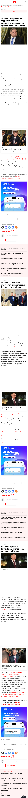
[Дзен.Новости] (2, 227)
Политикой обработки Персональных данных (10, 6)
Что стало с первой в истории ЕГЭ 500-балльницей (11, 789)
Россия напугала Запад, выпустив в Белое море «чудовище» (12, 528)
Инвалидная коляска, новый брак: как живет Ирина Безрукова (13, 269)
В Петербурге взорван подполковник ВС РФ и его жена (13, 248)
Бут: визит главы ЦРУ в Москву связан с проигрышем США (12, 274)
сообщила (4, 609)
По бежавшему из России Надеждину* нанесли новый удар (14, 784)
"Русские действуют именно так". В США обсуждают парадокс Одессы (12, 264)
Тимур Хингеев (6, 478)
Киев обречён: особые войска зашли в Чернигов (11, 259)
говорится (15, 346)
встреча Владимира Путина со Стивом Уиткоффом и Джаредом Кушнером (11, 415)
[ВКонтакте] (12, 227)
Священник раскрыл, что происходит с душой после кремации (13, 794)
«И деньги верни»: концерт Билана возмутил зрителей (13, 253)
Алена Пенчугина (6, 214)
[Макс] (6, 227)
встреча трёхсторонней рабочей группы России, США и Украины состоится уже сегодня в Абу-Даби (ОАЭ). (13, 157)
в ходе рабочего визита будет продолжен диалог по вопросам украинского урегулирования (13, 694)
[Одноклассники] (16, 227)
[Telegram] (9, 227)
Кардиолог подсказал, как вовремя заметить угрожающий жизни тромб (13, 517)
